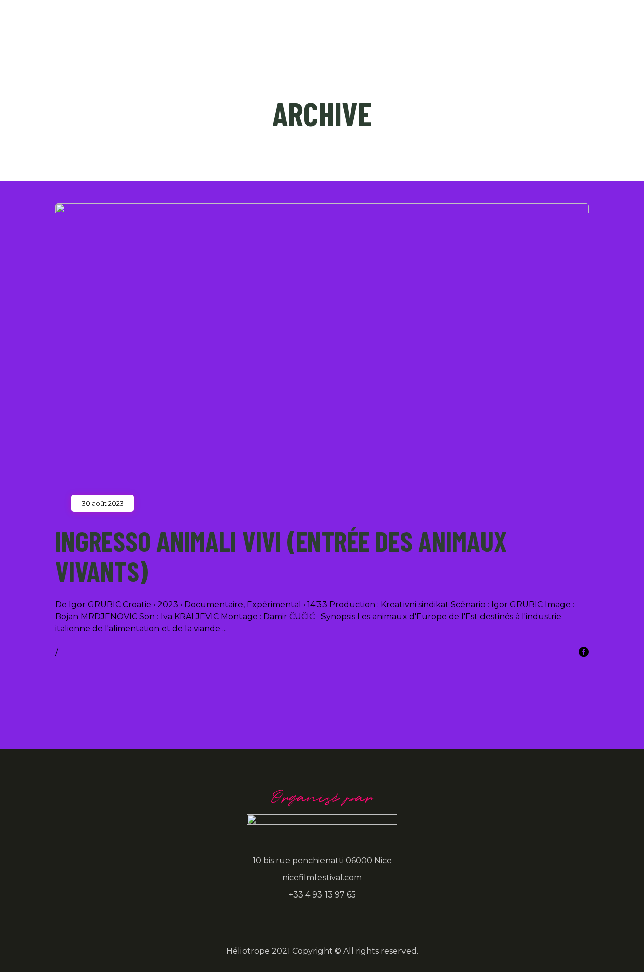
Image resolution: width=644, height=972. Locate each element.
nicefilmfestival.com (322, 877)
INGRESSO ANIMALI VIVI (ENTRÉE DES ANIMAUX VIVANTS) (281, 555)
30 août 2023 (103, 503)
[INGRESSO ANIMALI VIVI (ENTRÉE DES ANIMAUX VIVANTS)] (322, 353)
